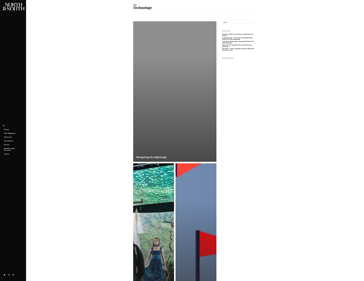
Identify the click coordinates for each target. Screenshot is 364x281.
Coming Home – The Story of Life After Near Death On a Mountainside (237, 38)
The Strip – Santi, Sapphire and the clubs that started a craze (238, 49)
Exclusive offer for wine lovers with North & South (237, 34)
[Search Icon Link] (4, 126)
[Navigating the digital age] (174, 91)
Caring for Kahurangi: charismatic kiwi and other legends (237, 42)
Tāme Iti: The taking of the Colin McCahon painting (237, 45)
